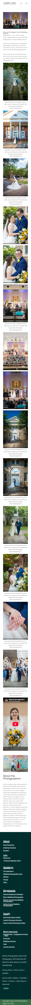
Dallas (4, 981)
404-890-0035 (7, 965)
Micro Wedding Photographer (13, 897)
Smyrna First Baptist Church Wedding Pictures (15, 33)
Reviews (6, 851)
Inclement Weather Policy (12, 861)
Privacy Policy (7, 970)
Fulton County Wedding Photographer (11, 904)
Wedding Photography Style (12, 874)
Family (6, 913)
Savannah (5, 984)
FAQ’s (5, 882)
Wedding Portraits (9, 941)
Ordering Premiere (9, 848)
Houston (12, 981)
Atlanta (15, 978)
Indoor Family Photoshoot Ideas (14, 923)
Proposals (6, 938)
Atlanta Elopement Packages (13, 894)
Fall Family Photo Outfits (11, 917)
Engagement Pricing (21, 934)
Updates (5, 973)
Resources (6, 858)
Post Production (8, 845)
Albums (6, 877)
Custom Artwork (9, 947)
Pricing (5, 880)
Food (5, 944)
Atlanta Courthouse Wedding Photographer (13, 900)
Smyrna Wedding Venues (19, 39)
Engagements (8, 934)
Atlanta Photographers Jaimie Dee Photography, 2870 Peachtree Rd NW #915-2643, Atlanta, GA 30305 (15, 959)
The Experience (8, 871)
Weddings (8, 867)
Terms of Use (18, 970)
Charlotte (23, 978)
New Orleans (21, 981)
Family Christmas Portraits (12, 920)
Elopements (9, 890)
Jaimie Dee (8, 35)
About (6, 841)
